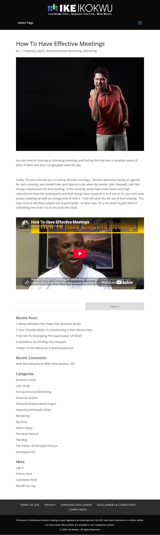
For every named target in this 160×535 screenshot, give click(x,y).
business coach (35, 51)
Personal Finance (27, 434)
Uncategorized (25, 452)
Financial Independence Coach (36, 404)
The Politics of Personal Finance (37, 446)
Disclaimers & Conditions (116, 505)
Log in (20, 467)
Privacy (50, 505)
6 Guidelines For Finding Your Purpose (41, 342)
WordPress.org (25, 486)
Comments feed (26, 480)
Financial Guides (27, 398)
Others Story (24, 428)
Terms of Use (29, 505)
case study (23, 386)
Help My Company (28, 364)
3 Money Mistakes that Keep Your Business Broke (48, 324)
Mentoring (90, 51)
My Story (21, 422)
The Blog (21, 440)
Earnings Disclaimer (76, 505)
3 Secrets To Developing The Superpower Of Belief (49, 336)
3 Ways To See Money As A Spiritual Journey (44, 348)
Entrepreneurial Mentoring (64, 51)
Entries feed (24, 474)
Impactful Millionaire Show (33, 410)
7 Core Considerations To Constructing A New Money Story (54, 330)
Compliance (78, 509)
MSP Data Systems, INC (60, 364)
